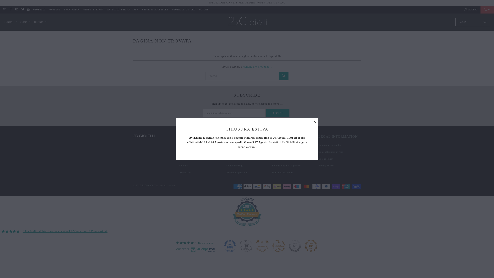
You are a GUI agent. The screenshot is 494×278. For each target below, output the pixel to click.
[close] (314, 121)
